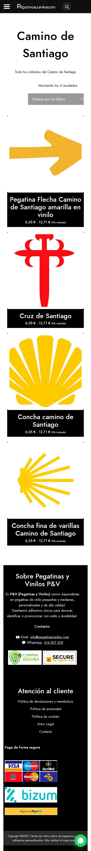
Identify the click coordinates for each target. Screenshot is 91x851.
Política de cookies (45, 716)
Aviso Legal (45, 724)
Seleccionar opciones (45, 143)
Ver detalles (45, 158)
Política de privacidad (45, 708)
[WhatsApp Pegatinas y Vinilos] (80, 840)
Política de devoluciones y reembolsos (45, 701)
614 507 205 (53, 642)
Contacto (45, 731)
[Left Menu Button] (7, 6)
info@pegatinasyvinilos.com (49, 637)
